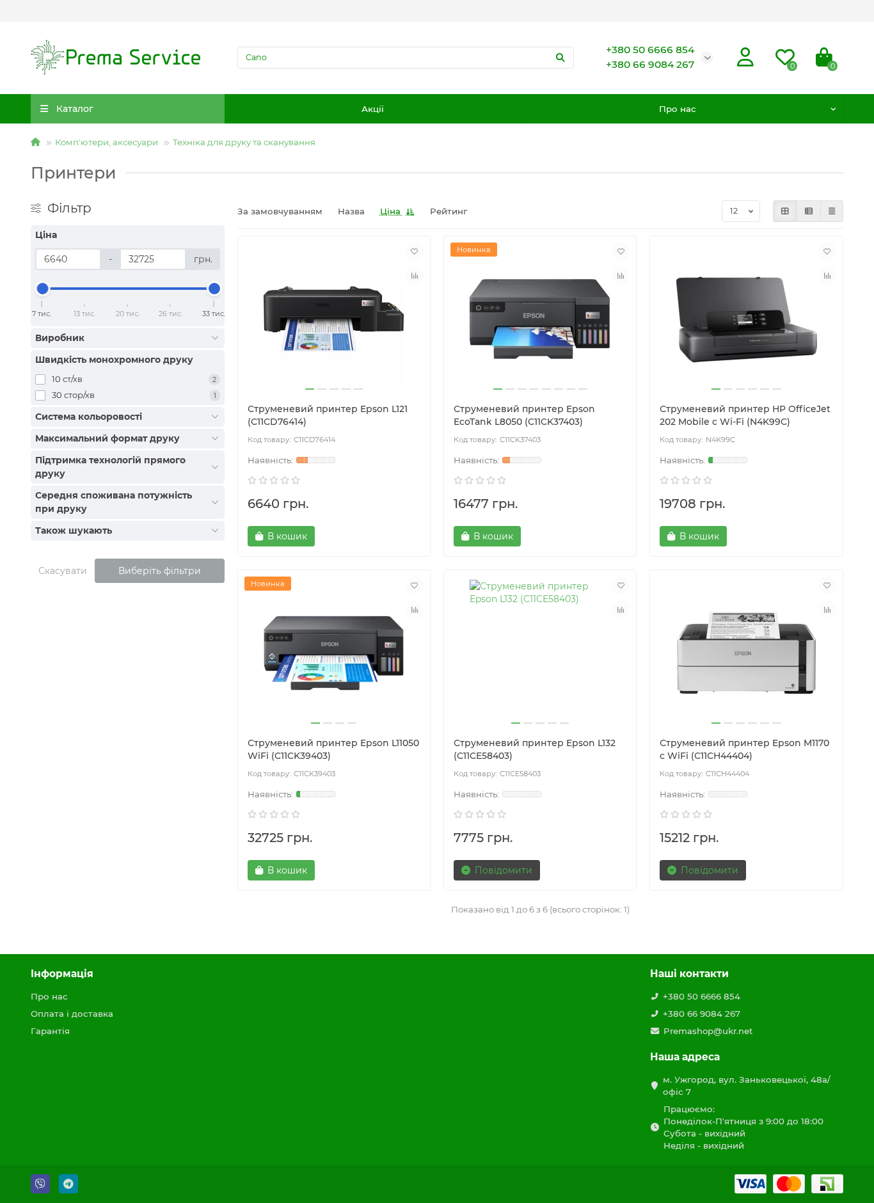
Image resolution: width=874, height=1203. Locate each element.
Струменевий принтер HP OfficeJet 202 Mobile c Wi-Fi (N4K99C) (745, 415)
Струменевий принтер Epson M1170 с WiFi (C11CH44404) (744, 749)
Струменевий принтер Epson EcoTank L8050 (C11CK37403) (524, 415)
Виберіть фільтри (159, 571)
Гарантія (50, 1031)
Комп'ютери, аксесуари (106, 142)
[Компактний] (831, 211)
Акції (373, 109)
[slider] (42, 288)
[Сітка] (785, 211)
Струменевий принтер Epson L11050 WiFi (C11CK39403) (333, 749)
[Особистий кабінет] (745, 57)
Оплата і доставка (72, 1013)
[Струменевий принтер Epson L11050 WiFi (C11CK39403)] (334, 653)
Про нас (677, 109)
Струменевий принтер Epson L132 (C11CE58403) (535, 749)
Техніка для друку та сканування (244, 142)
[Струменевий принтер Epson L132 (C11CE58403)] (540, 653)
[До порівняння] (415, 276)
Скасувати (62, 571)
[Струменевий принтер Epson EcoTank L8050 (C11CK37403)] (540, 319)
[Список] (809, 211)
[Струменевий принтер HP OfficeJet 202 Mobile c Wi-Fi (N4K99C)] (746, 319)
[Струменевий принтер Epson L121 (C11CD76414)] (334, 319)
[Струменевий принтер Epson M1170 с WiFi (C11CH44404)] (746, 653)
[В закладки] (415, 251)
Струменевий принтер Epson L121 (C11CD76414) (328, 415)
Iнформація (62, 974)
